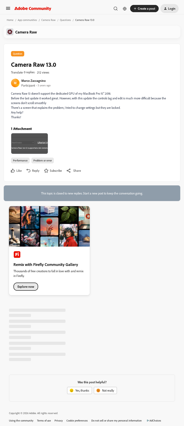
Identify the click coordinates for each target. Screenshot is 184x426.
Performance (20, 160)
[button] (8, 10)
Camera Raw (48, 20)
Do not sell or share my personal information (116, 420)
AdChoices (155, 420)
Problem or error (42, 160)
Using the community (21, 420)
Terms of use (44, 420)
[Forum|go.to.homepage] (32, 8)
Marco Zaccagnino (33, 81)
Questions (65, 20)
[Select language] (124, 8)
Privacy (59, 420)
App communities (27, 20)
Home (10, 20)
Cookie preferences (77, 420)
